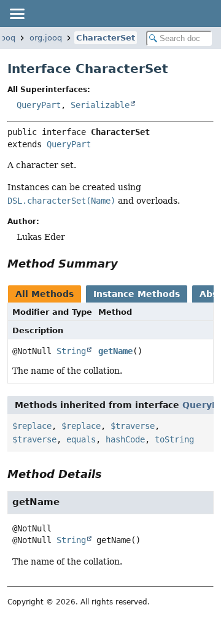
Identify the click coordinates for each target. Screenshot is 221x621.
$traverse (132, 426)
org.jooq (45, 37)
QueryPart (39, 105)
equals (81, 439)
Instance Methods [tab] (136, 294)
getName (115, 351)
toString (174, 439)
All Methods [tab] (44, 294)
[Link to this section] (126, 263)
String (71, 351)
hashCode (125, 439)
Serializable (100, 105)
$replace (32, 426)
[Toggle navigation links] (16, 13)
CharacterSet (105, 37)
